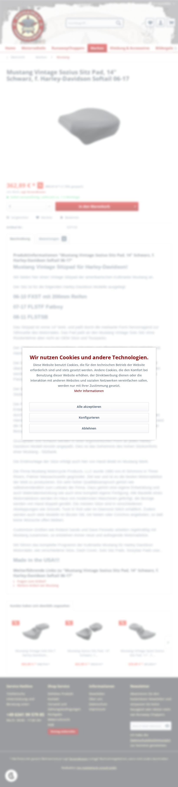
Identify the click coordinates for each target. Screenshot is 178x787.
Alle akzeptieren (89, 407)
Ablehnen (89, 428)
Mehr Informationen (89, 391)
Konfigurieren (89, 417)
